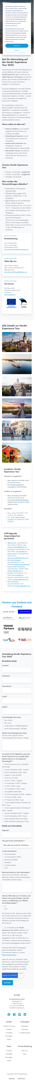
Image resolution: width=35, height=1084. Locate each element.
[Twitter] (19, 1014)
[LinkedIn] (24, 1014)
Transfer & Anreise (9, 1026)
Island (9, 1039)
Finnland (9, 1029)
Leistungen (24, 1021)
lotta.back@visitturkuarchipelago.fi (20, 564)
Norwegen (8, 1036)
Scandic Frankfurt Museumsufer (19, 500)
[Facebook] (8, 1014)
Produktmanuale (25, 1033)
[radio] (17, 906)
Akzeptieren (17, 45)
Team (25, 1054)
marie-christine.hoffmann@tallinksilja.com (15, 272)
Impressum (12, 1079)
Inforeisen (24, 1029)
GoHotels (10, 573)
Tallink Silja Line (11, 543)
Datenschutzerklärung (11, 25)
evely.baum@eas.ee (10, 295)
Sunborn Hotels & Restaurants (16, 567)
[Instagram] (14, 1014)
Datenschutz (21, 1079)
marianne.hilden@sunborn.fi (15, 571)
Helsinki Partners (12, 554)
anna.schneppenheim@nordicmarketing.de (16, 249)
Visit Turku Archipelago (14, 560)
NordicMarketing (25, 1046)
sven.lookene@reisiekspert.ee (21, 586)
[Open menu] (31, 3)
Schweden (9, 1033)
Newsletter (24, 1026)
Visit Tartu (10, 577)
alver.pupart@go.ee (17, 575)
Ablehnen (16, 50)
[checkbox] (17, 724)
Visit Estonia (10, 549)
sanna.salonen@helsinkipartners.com (17, 558)
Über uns (25, 1051)
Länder (9, 1021)
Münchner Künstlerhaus (17, 485)
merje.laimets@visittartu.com (20, 580)
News (9, 1046)
